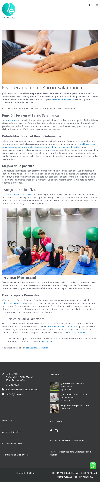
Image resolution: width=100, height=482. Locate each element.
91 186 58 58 (48, 341)
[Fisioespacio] (8, 11)
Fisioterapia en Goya (12, 443)
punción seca (11, 120)
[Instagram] (57, 431)
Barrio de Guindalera (77, 332)
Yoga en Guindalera (11, 432)
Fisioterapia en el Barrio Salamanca (67, 440)
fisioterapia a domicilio (13, 303)
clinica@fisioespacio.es (16, 394)
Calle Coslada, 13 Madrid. (36, 347)
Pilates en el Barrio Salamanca (60, 326)
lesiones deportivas (61, 99)
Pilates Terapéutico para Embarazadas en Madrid (70, 453)
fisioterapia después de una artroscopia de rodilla (55, 147)
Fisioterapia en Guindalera (15, 454)
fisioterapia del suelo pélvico (18, 194)
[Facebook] (52, 431)
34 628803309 (12, 384)
